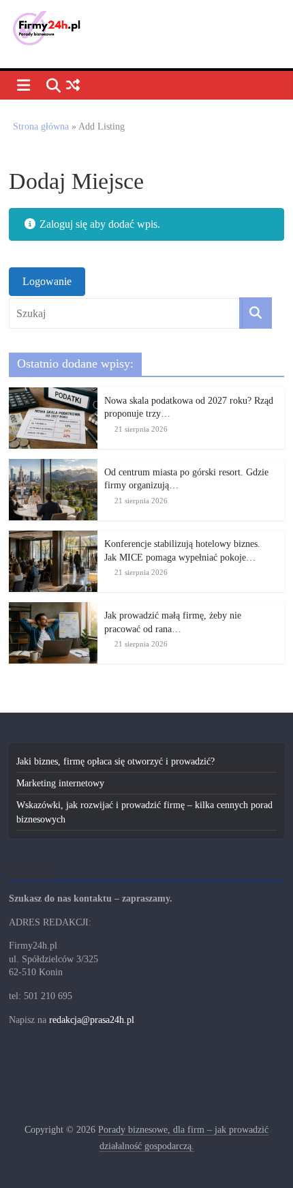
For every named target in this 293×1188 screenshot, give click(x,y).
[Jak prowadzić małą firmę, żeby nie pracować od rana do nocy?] (53, 609)
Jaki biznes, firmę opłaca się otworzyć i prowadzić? (115, 761)
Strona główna (41, 126)
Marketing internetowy (60, 783)
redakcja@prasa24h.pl (91, 1020)
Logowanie (47, 281)
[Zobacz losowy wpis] (72, 86)
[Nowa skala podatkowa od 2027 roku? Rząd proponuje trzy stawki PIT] (53, 394)
